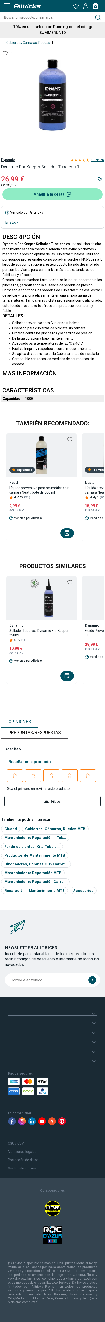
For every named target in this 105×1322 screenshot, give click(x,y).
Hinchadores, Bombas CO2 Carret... (36, 864)
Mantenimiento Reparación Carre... (35, 882)
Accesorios (83, 890)
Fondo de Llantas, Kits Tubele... (32, 846)
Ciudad (10, 829)
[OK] (92, 980)
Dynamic (8, 160)
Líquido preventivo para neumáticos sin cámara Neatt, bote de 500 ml (39, 490)
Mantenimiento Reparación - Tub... (35, 838)
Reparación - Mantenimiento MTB (34, 890)
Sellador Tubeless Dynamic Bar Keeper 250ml (39, 633)
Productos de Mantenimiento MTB (34, 855)
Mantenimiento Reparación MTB (33, 873)
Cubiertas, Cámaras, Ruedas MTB (55, 829)
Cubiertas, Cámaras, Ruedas (28, 42)
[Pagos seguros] (36, 1086)
